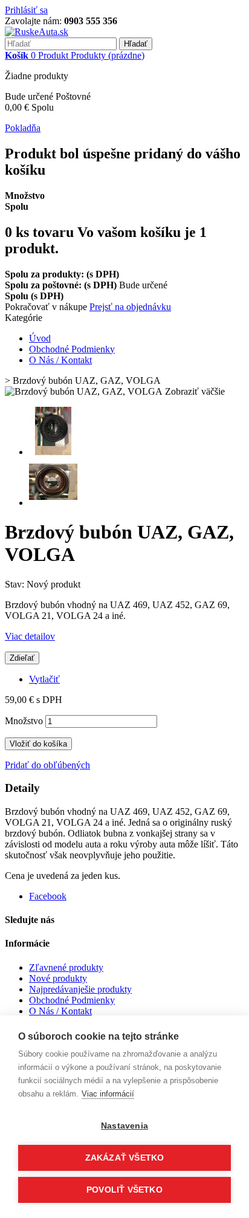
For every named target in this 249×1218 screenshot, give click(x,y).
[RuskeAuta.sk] (36, 32)
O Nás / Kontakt (60, 360)
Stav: (16, 584)
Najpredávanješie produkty (80, 989)
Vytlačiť (44, 679)
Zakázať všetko (124, 1157)
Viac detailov (30, 636)
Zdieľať (22, 657)
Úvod (40, 338)
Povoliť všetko (124, 1189)
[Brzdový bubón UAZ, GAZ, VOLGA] (53, 452)
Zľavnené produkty (66, 967)
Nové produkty (58, 978)
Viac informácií (108, 1093)
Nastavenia (124, 1125)
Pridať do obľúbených (47, 765)
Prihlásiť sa (26, 10)
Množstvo (24, 721)
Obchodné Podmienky (72, 349)
